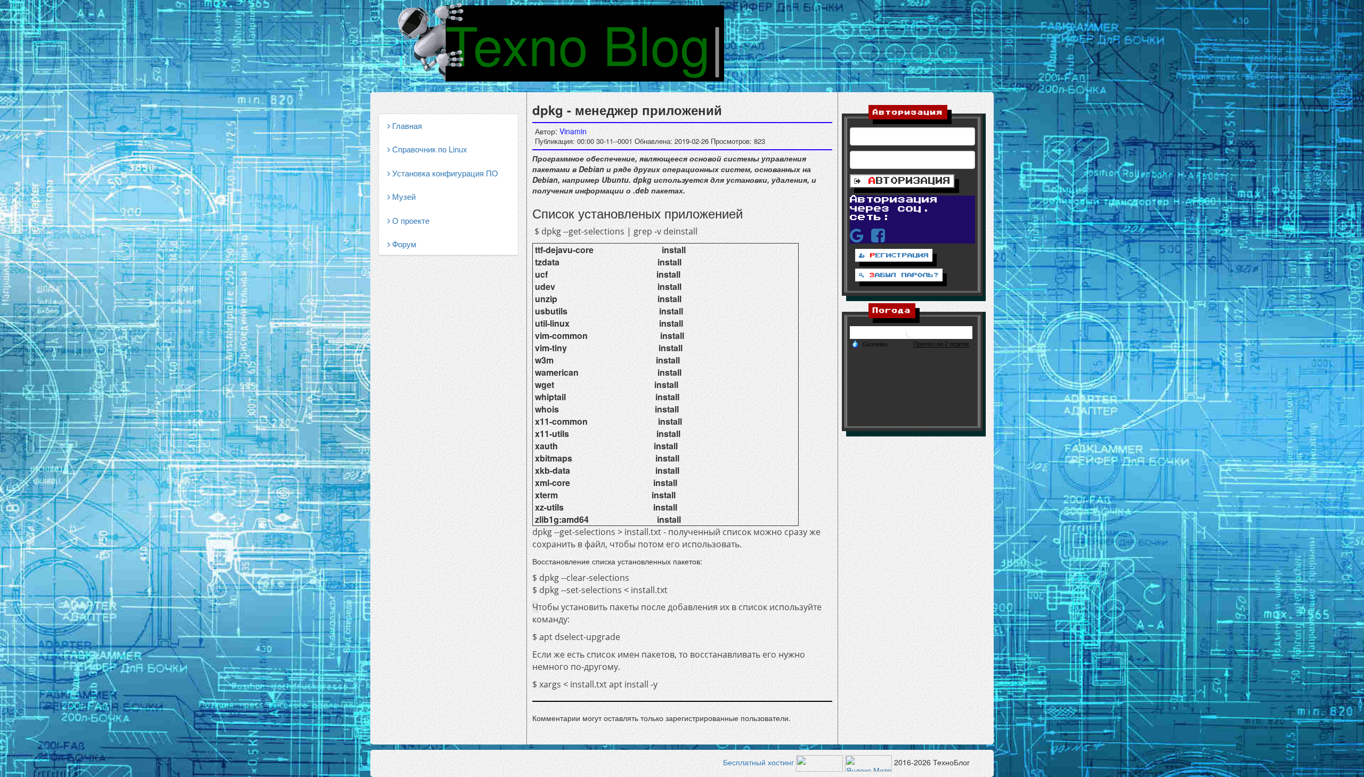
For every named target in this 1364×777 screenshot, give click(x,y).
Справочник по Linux (428, 149)
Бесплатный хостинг (758, 762)
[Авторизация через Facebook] (878, 234)
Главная (406, 125)
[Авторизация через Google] (857, 234)
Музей (403, 196)
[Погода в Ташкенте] (911, 332)
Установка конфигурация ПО (444, 173)
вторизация (909, 181)
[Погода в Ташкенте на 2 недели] (941, 344)
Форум (403, 243)
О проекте (409, 220)
